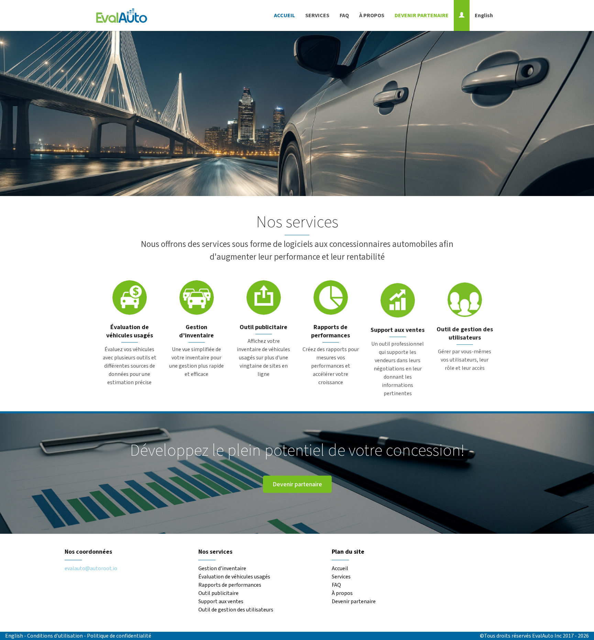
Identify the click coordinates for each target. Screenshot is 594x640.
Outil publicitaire (218, 593)
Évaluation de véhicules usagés (234, 577)
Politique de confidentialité (119, 636)
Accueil (340, 568)
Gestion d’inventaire (222, 568)
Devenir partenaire (297, 484)
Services (341, 577)
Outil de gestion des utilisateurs (235, 610)
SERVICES (317, 15)
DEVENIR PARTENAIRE (422, 15)
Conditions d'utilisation (55, 636)
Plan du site (348, 551)
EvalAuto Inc (547, 636)
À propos (342, 593)
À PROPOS (371, 15)
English (484, 15)
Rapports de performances (229, 585)
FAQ (344, 15)
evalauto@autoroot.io (91, 568)
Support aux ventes (220, 601)
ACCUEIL (284, 15)
